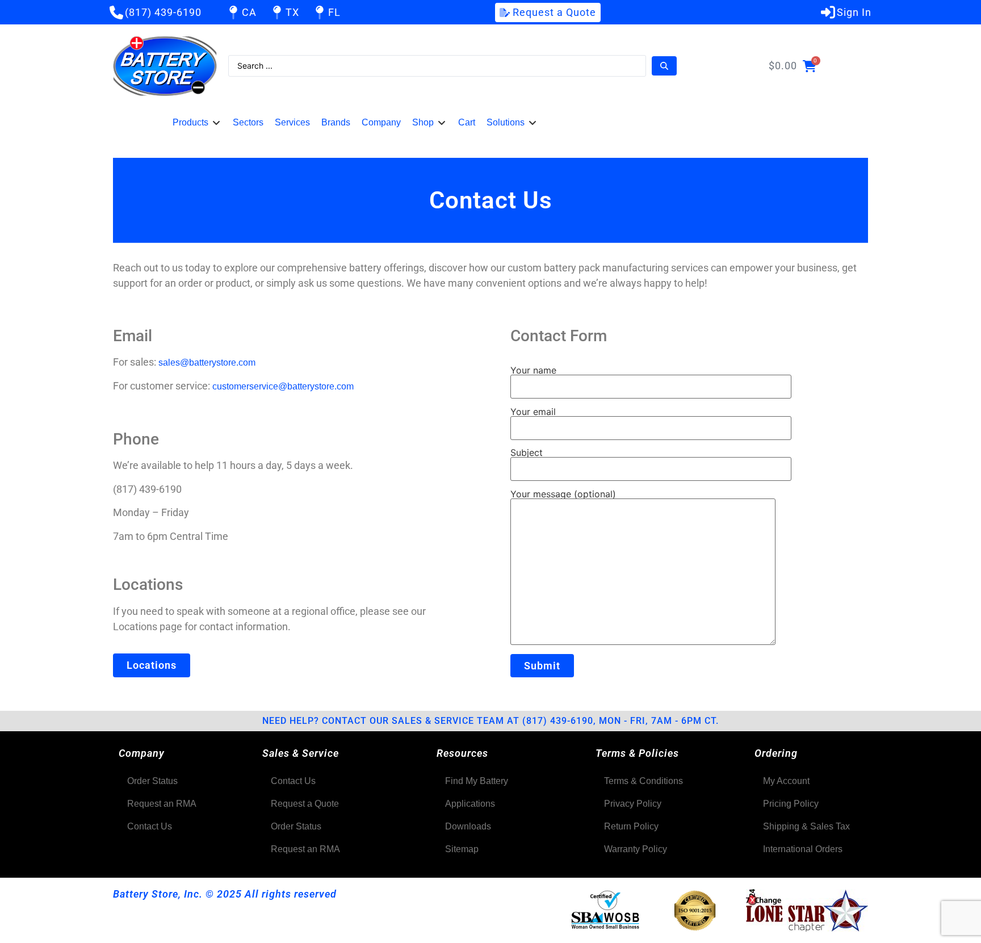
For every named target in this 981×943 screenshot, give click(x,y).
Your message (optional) (563, 494)
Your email (533, 412)
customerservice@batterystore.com (283, 386)
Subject (526, 453)
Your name (533, 371)
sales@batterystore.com (206, 362)
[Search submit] (664, 66)
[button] (197, 122)
